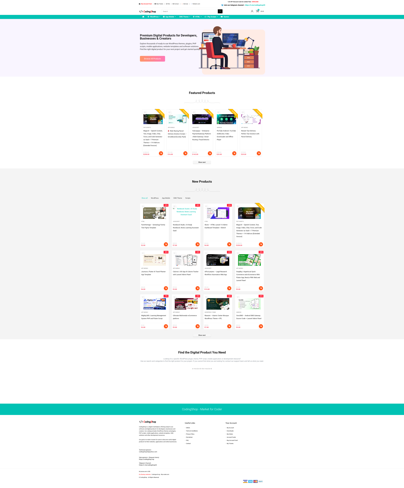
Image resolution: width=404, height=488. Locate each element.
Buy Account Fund (232, 440)
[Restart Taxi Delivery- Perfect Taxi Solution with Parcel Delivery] (250, 119)
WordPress (154, 17)
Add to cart (161, 153)
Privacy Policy (190, 434)
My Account (230, 428)
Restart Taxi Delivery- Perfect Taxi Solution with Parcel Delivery (250, 134)
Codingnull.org (156, 474)
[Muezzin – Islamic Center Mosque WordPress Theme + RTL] (218, 304)
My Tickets (230, 443)
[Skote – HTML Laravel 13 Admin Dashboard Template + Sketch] (218, 213)
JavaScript (195, 127)
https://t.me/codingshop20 (255, 5)
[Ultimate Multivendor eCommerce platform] (186, 304)
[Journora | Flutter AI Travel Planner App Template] (154, 260)
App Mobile (169, 17)
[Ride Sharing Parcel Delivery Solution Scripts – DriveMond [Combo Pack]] (177, 119)
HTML (197, 17)
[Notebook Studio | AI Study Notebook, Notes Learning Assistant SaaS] (186, 213)
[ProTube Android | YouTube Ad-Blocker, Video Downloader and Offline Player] (226, 119)
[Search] (220, 11)
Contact (176, 4)
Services (185, 4)
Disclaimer (189, 437)
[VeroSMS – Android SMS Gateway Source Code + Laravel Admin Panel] (249, 304)
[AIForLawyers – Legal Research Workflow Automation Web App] (218, 260)
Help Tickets (159, 4)
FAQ (168, 4)
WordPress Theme (210, 312)
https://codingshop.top (146, 459)
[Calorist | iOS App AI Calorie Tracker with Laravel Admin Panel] (186, 260)
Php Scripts (211, 17)
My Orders (230, 434)
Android (219, 127)
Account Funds (231, 437)
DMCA (188, 428)
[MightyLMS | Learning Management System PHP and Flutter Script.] (154, 304)
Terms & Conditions (192, 431)
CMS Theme (184, 17)
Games (226, 17)
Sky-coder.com (165, 474)
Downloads (230, 431)
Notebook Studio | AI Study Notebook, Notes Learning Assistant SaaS (186, 228)
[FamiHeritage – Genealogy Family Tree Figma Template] (154, 213)
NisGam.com (196, 4)
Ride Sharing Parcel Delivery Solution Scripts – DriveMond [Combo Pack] (177, 134)
